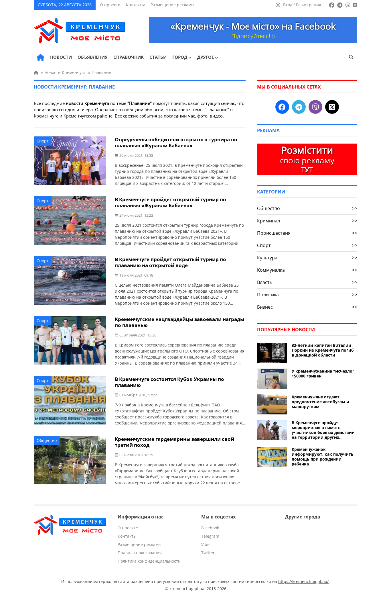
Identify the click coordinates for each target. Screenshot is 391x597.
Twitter (208, 552)
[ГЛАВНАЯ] (40, 57)
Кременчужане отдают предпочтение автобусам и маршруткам (320, 401)
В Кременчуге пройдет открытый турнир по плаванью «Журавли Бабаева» (170, 202)
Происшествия (307, 233)
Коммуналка (307, 270)
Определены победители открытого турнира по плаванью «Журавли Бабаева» (176, 142)
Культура (307, 258)
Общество (47, 440)
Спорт (43, 141)
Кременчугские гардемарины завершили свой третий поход (174, 442)
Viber (206, 544)
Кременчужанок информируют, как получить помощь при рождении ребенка (323, 456)
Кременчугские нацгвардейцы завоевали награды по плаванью (179, 322)
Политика (307, 294)
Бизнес (307, 307)
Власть (307, 282)
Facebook (210, 528)
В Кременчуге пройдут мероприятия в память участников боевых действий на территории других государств (323, 430)
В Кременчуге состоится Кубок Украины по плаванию (169, 382)
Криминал (307, 221)
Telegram (210, 536)
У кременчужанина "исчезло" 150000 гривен (323, 373)
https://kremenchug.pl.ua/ (303, 581)
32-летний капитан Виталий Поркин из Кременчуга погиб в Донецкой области (323, 350)
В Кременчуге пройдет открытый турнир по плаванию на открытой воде (170, 262)
